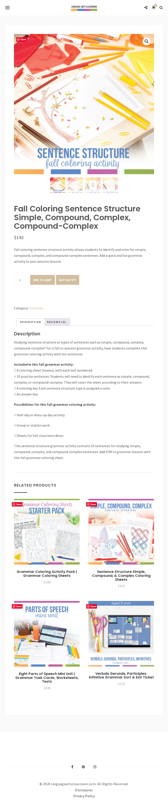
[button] (146, 41)
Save (23, 39)
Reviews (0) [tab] (56, 322)
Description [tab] (30, 322)
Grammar (36, 308)
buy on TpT (67, 280)
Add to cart (42, 280)
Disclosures (84, 790)
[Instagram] (95, 767)
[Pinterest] (83, 767)
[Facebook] (72, 767)
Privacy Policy (84, 796)
